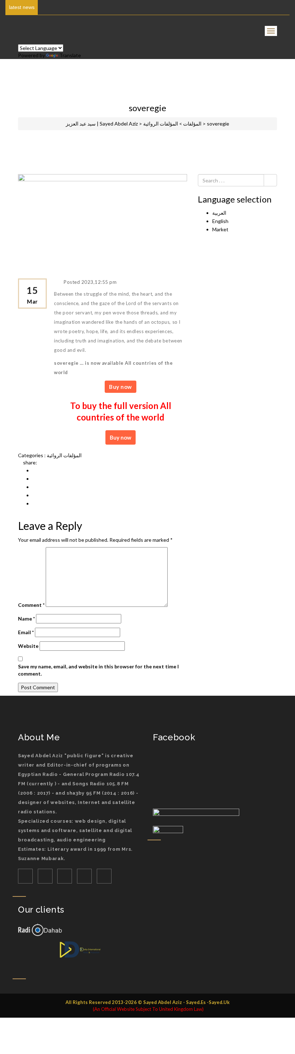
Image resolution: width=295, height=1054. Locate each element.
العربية (219, 213)
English (220, 221)
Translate (70, 55)
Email (26, 632)
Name (26, 618)
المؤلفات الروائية (64, 455)
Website (28, 646)
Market (220, 229)
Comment (31, 605)
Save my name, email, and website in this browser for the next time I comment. (98, 670)
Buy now (120, 386)
